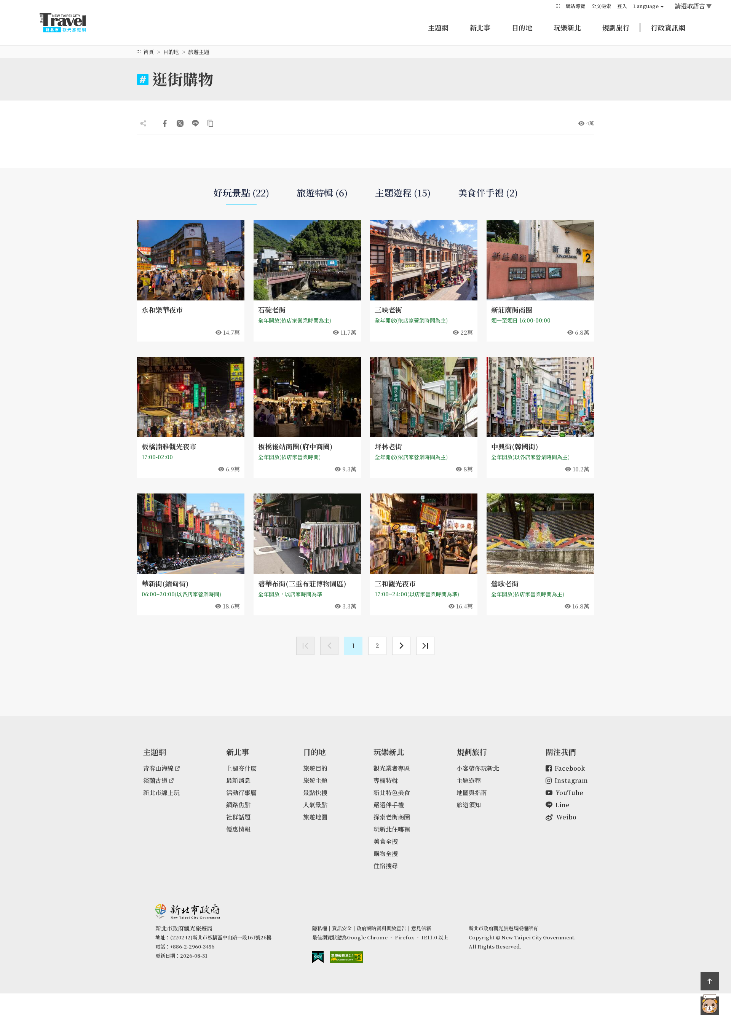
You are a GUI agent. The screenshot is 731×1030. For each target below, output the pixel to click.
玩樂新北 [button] (567, 27)
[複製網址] (210, 123)
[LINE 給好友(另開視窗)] (195, 123)
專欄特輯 (385, 780)
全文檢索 (601, 6)
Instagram (571, 780)
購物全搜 (385, 853)
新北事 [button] (480, 27)
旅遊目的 (315, 768)
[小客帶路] (710, 1005)
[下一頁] (401, 646)
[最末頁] (425, 646)
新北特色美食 (391, 792)
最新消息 (238, 780)
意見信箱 (421, 928)
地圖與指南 (471, 792)
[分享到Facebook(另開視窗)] (164, 123)
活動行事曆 (241, 792)
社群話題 (238, 817)
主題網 (438, 27)
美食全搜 (385, 841)
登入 (622, 6)
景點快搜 (315, 792)
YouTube (569, 792)
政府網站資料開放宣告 (381, 928)
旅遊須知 (468, 804)
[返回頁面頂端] (710, 981)
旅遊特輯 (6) (322, 192)
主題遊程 (468, 780)
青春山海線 (158, 768)
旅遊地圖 (315, 817)
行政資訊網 (668, 27)
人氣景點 (315, 804)
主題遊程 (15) (403, 192)
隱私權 (319, 928)
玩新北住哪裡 (391, 829)
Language (646, 6)
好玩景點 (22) (241, 192)
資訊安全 (342, 928)
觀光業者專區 (391, 768)
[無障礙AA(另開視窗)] (346, 957)
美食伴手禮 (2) (488, 192)
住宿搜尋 (385, 865)
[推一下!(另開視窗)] (180, 123)
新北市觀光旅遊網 (70, 22)
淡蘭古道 (155, 780)
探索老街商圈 (391, 817)
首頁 (148, 52)
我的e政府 (318, 957)
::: (557, 6)
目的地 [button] (522, 27)
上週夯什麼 (241, 768)
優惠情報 (238, 829)
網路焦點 (238, 804)
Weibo (566, 817)
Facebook (570, 768)
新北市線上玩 (161, 792)
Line (562, 804)
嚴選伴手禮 (388, 804)
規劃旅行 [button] (616, 27)
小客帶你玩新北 (477, 768)
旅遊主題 (315, 780)
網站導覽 (575, 6)
